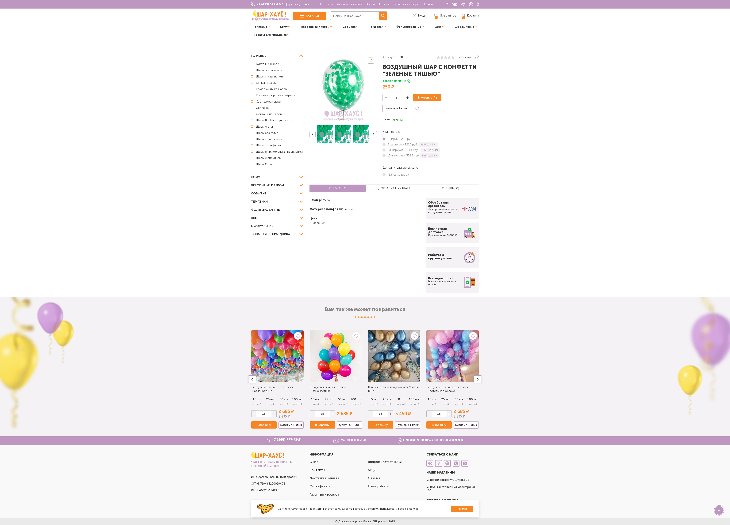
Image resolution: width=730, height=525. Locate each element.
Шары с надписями (269, 76)
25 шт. (270, 399)
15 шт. (257, 399)
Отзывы (384, 4)
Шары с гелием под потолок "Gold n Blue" (393, 389)
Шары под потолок (269, 70)
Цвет (438, 26)
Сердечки (263, 108)
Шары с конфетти (268, 145)
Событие (349, 26)
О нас (313, 462)
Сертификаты (320, 486)
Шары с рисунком (268, 158)
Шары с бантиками (269, 139)
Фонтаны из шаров (269, 114)
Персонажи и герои (315, 26)
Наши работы (378, 486)
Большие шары (266, 82)
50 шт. (284, 399)
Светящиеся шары (268, 101)
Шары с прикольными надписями (279, 151)
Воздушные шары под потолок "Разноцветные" (272, 389)
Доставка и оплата (350, 4)
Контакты (326, 4)
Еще (427, 4)
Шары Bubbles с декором (274, 120)
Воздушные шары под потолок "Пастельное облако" (447, 389)
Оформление (464, 26)
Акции (371, 4)
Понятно (462, 508)
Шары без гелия (267, 133)
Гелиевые (260, 26)
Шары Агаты (264, 126)
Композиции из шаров (271, 89)
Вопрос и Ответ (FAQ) (385, 462)
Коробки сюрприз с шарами (275, 95)
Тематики (376, 26)
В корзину (425, 97)
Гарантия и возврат (407, 4)
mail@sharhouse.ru (353, 440)
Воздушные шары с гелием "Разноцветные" (328, 389)
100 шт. (297, 399)
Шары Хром (264, 164)
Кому (284, 26)
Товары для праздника (270, 34)
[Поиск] (383, 16)
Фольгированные (408, 26)
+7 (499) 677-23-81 (287, 440)
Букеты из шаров (267, 64)
